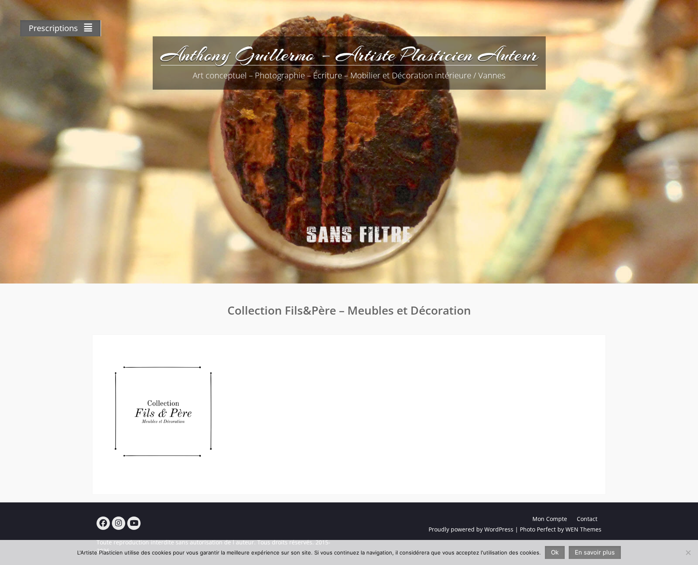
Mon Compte (549, 519)
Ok (555, 552)
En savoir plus (595, 552)
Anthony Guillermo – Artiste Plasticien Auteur (349, 54)
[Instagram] (118, 523)
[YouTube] (134, 523)
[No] (688, 552)
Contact (587, 519)
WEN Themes (583, 529)
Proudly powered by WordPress (471, 529)
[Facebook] (103, 523)
